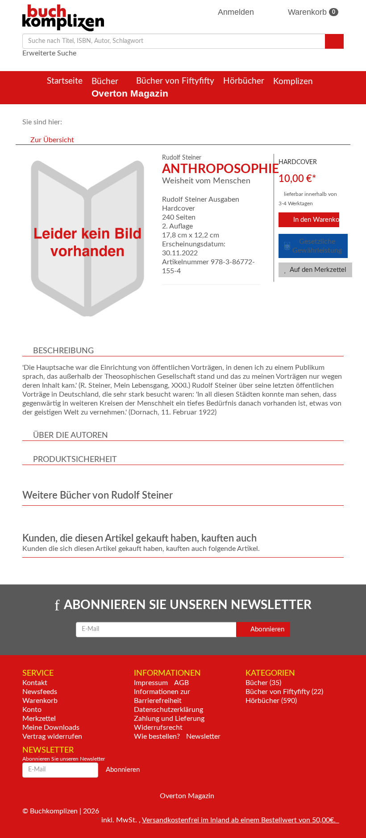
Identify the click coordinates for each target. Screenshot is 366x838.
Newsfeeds (39, 691)
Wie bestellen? (157, 736)
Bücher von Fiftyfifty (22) (284, 691)
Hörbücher (243, 81)
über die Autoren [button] (70, 436)
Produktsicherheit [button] (75, 460)
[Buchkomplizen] (63, 17)
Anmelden (236, 12)
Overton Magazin (130, 93)
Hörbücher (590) (271, 700)
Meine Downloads (50, 727)
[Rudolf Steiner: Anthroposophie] (88, 238)
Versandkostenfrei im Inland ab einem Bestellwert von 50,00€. (240, 820)
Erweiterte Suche (49, 53)
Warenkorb (310, 12)
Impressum (151, 682)
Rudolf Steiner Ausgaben (200, 199)
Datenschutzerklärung (168, 709)
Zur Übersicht (52, 140)
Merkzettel (39, 718)
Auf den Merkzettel (317, 270)
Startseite (65, 81)
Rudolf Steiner (181, 158)
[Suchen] (334, 41)
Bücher (106, 81)
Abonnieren (266, 629)
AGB (181, 682)
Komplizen (294, 81)
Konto (32, 709)
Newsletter (203, 736)
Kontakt (34, 682)
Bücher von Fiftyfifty (175, 81)
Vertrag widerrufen (52, 736)
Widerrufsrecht (158, 727)
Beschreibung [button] (63, 351)
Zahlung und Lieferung (169, 718)
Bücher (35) (263, 682)
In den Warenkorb (315, 219)
